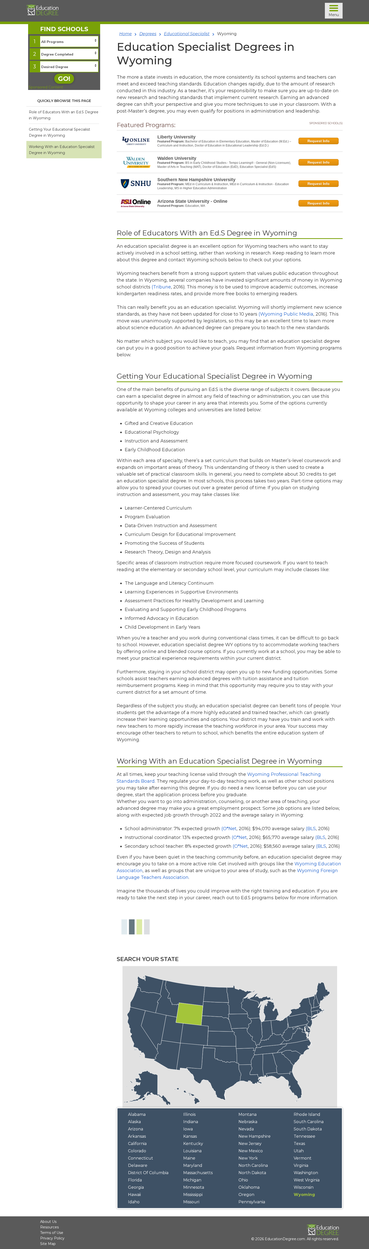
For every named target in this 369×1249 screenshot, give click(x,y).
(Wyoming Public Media (286, 314)
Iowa (188, 1129)
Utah (299, 1150)
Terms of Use (51, 1232)
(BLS (311, 828)
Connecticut (140, 1158)
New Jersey (250, 1143)
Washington (306, 1172)
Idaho (134, 1202)
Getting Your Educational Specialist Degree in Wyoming (59, 132)
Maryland (192, 1165)
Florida (135, 1180)
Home (125, 33)
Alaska (134, 1121)
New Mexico (250, 1150)
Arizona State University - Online (192, 201)
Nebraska (247, 1121)
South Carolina (309, 1121)
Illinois (189, 1114)
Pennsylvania (251, 1202)
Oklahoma (249, 1187)
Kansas (190, 1136)
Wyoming (304, 1194)
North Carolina (253, 1165)
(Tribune (161, 287)
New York (248, 1158)
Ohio (243, 1180)
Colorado (137, 1150)
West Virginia (307, 1180)
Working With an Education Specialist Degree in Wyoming (62, 149)
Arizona (135, 1129)
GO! (64, 79)
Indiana (190, 1121)
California (137, 1143)
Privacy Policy (52, 1238)
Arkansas (137, 1136)
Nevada (246, 1129)
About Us (48, 1221)
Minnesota (193, 1187)
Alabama (137, 1114)
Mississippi (193, 1194)
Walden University (176, 158)
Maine (189, 1158)
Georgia (136, 1187)
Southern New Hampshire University (196, 179)
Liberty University (176, 136)
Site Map (48, 1243)
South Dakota (308, 1129)
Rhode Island (307, 1114)
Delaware (137, 1165)
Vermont (303, 1158)
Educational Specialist (187, 33)
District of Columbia (148, 1172)
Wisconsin (304, 1187)
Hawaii (134, 1194)
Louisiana (192, 1150)
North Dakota (252, 1172)
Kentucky (193, 1143)
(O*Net (228, 828)
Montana (247, 1114)
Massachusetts (198, 1172)
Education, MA (195, 206)
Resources (49, 1227)
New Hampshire (254, 1136)
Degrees (147, 33)
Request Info (319, 141)
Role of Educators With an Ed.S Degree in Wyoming (63, 115)
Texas (299, 1143)
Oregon (246, 1194)
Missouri (191, 1202)
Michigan (192, 1180)
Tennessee (304, 1136)
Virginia (301, 1165)
